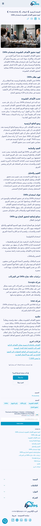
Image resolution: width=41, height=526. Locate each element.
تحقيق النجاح (34, 407)
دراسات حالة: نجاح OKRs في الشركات (29, 455)
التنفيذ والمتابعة (36, 444)
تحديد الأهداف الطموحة (34, 438)
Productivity (13, 12)
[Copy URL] (28, 19)
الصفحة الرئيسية (35, 12)
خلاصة (38, 464)
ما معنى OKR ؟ (34, 358)
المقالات (24, 12)
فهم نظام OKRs (35, 435)
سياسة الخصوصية (23, 516)
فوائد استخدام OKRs (34, 449)
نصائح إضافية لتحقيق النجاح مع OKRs (30, 452)
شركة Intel (37, 461)
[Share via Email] (32, 19)
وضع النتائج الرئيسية (34, 441)
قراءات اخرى (36, 467)
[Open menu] (3, 3)
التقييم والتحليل (36, 446)
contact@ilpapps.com (19, 511)
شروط (14, 516)
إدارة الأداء (23, 403)
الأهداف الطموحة (33, 403)
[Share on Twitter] (39, 19)
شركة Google (36, 458)
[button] (20, 480)
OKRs (6, 403)
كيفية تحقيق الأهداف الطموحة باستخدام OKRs (25, 15)
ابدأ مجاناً (20, 377)
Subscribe (20, 423)
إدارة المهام (14, 403)
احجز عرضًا (20, 383)
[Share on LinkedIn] (35, 19)
